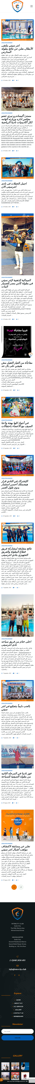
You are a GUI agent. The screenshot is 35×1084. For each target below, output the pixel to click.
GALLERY (18, 1010)
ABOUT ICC (18, 1003)
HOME (18, 1000)
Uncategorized (6, 43)
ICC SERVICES (18, 1006)
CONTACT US (18, 1013)
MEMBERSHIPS (18, 1016)
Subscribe (17, 1038)
